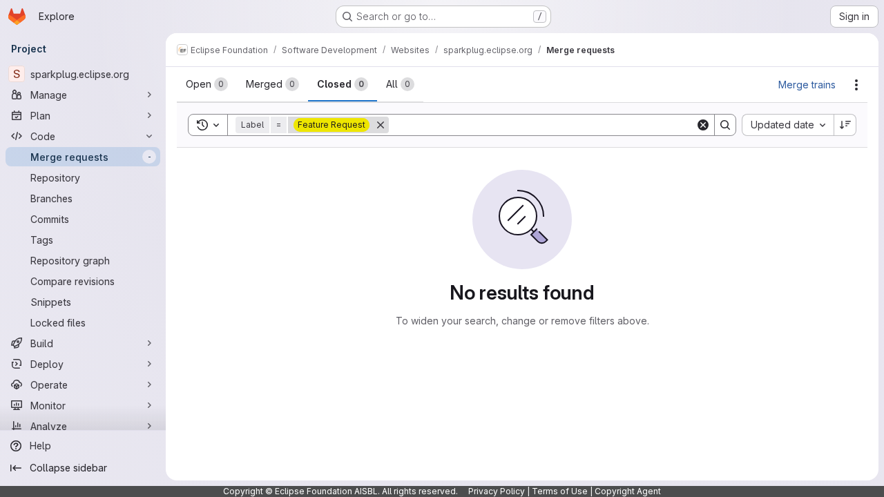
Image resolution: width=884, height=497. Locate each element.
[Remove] (380, 125)
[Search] (725, 125)
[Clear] (703, 125)
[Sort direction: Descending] (845, 125)
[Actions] (856, 85)
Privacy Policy (496, 491)
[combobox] (788, 125)
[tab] (207, 84)
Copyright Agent (628, 491)
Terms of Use (560, 491)
